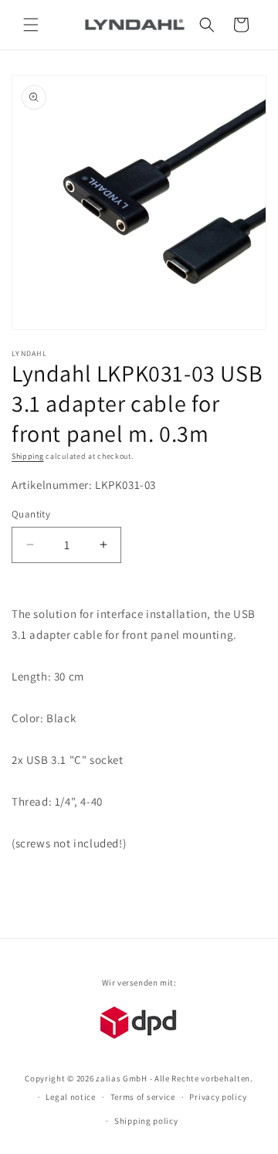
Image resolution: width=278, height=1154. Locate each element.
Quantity (31, 514)
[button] (31, 25)
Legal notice (70, 1096)
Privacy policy (217, 1096)
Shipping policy (146, 1120)
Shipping (28, 456)
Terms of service (142, 1096)
